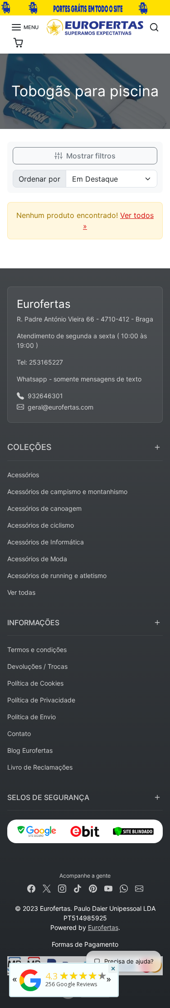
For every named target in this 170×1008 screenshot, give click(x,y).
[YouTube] (108, 888)
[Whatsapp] (123, 888)
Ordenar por (39, 178)
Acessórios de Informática (45, 542)
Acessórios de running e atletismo (57, 575)
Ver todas (21, 592)
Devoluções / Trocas (37, 666)
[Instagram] (62, 888)
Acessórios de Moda (37, 559)
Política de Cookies (35, 683)
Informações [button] (33, 622)
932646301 (45, 396)
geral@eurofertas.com (60, 407)
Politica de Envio (31, 717)
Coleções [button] (29, 447)
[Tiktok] (77, 888)
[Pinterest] (93, 888)
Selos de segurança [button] (48, 797)
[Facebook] (31, 888)
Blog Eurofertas (30, 750)
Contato (19, 733)
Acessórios (23, 475)
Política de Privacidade (41, 700)
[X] (46, 888)
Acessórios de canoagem (44, 508)
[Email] (139, 888)
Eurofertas (103, 927)
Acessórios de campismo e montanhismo (67, 491)
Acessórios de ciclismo (40, 525)
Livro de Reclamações (40, 767)
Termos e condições (37, 649)
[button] (24, 27)
